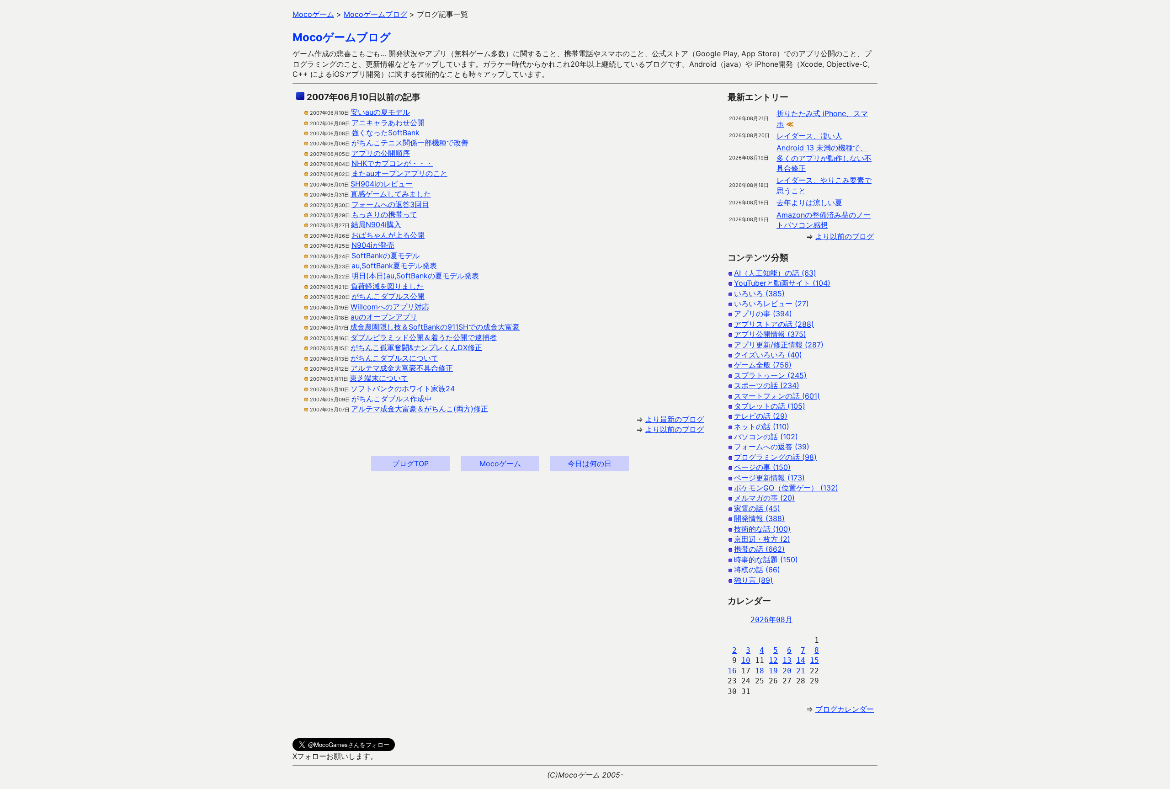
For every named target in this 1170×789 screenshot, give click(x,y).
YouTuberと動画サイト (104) (782, 283)
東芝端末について (379, 378)
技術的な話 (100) (762, 528)
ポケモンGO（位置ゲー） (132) (786, 487)
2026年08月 (771, 619)
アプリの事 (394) (763, 313)
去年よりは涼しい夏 (809, 202)
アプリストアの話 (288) (774, 324)
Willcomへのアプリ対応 (390, 306)
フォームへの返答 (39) (771, 446)
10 (745, 660)
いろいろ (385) (759, 293)
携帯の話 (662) (759, 549)
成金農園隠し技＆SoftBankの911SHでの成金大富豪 (435, 326)
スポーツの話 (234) (766, 385)
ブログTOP (410, 463)
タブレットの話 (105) (769, 405)
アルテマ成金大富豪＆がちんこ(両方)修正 (419, 408)
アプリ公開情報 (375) (770, 334)
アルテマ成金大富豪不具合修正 (402, 368)
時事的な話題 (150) (766, 559)
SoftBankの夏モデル (385, 255)
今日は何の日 (590, 463)
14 (800, 660)
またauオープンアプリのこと (399, 173)
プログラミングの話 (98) (775, 457)
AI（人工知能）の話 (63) (775, 272)
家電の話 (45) (757, 508)
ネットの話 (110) (761, 426)
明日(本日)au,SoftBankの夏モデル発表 (415, 275)
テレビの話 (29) (760, 416)
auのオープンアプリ (384, 316)
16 (732, 670)
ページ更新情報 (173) (769, 477)
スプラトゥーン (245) (770, 375)
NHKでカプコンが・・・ (392, 163)
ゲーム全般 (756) (763, 364)
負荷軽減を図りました (387, 286)
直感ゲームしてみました (391, 193)
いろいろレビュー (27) (771, 303)
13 (787, 660)
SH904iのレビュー (382, 183)
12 (773, 660)
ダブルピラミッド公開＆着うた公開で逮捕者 (424, 337)
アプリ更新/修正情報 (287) (779, 344)
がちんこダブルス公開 (388, 296)
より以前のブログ (674, 429)
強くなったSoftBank (385, 132)
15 (814, 660)
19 (773, 670)
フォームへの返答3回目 (390, 204)
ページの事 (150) (762, 467)
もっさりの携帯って (384, 214)
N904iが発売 (372, 245)
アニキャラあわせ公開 (388, 122)
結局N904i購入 (376, 224)
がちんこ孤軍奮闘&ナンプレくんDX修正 (416, 347)
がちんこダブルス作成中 (391, 398)
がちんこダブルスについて (394, 358)
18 (759, 670)
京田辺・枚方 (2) (762, 539)
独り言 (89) (753, 580)
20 (787, 670)
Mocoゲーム (500, 463)
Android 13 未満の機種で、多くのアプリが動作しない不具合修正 (824, 158)
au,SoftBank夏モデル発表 (394, 265)
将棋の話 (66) (757, 569)
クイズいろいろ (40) (768, 354)
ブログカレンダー (844, 709)
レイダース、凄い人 (809, 135)
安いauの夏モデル (380, 112)
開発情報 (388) (759, 518)
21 (800, 670)
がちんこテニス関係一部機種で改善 (409, 142)
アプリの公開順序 (380, 153)
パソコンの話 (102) (766, 436)
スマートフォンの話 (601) (777, 395)
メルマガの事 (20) (764, 497)
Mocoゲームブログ (341, 37)
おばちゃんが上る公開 (388, 235)
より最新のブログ (674, 419)
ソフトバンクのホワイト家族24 (403, 388)
